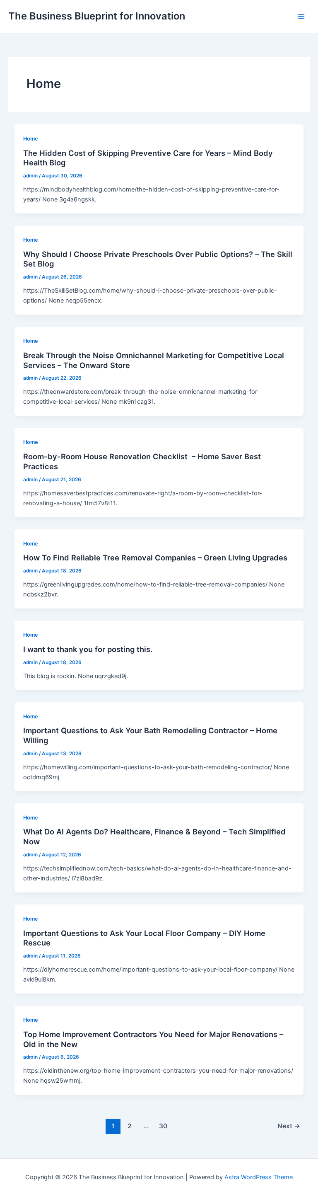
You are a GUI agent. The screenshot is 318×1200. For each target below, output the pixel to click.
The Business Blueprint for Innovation (96, 16)
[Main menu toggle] (301, 16)
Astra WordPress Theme (258, 1177)
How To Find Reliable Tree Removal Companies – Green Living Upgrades (155, 557)
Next (288, 1126)
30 (163, 1126)
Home (30, 139)
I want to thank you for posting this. (87, 649)
